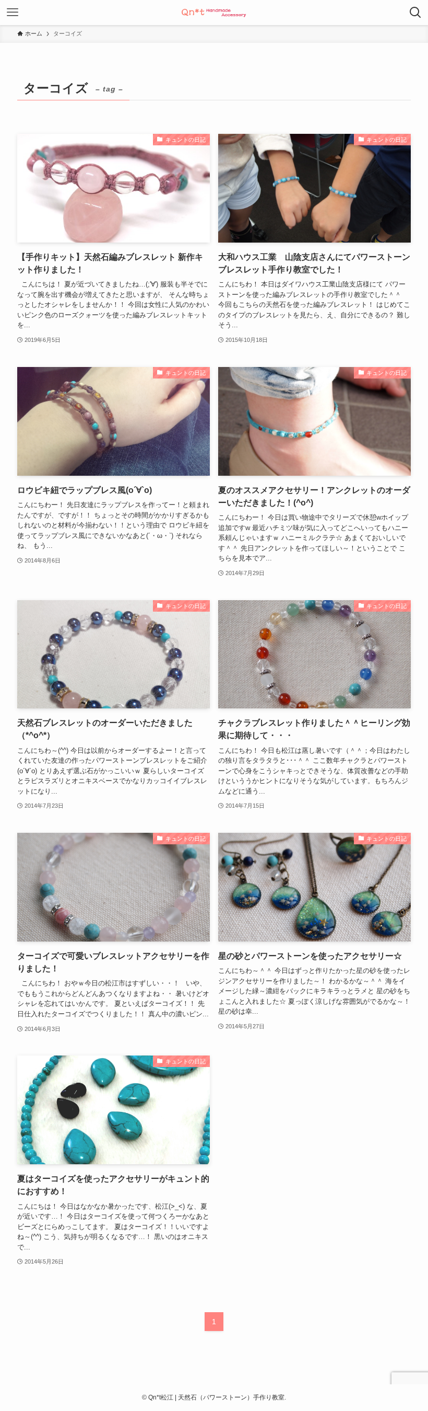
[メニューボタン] (12, 12)
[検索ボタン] (415, 12)
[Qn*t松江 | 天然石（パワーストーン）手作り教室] (214, 12)
